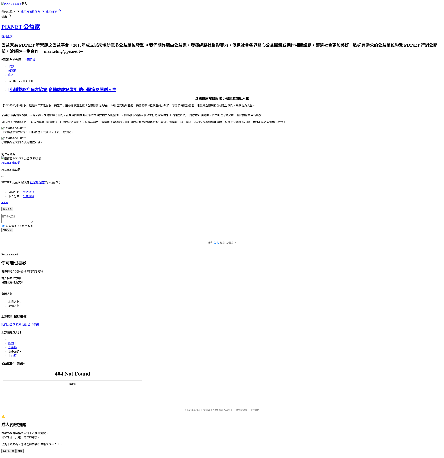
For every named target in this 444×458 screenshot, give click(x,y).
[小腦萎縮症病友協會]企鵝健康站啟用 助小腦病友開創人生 (62, 89)
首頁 (14, 355)
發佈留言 (7, 230)
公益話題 (28, 196)
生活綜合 (28, 192)
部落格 (12, 70)
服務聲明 (254, 410)
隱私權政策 (241, 410)
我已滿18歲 (8, 451)
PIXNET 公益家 (20, 27)
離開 (20, 451)
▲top (4, 202)
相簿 (11, 66)
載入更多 (7, 209)
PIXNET (196, 410)
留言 (42, 182)
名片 (11, 74)
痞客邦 (34, 182)
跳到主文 (6, 36)
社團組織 (29, 59)
